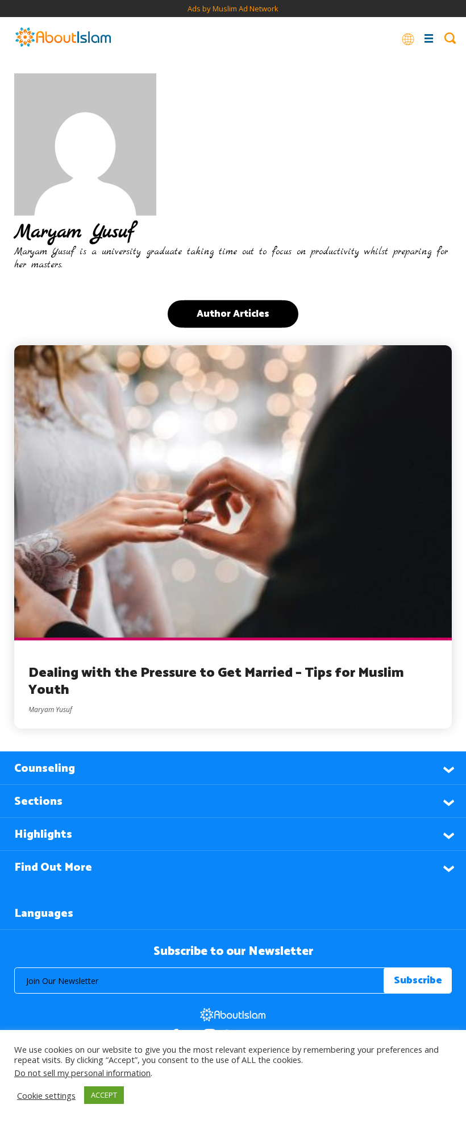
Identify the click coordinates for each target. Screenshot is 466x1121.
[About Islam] (63, 38)
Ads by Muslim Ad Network (233, 8)
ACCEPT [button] (104, 1095)
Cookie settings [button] (46, 1095)
